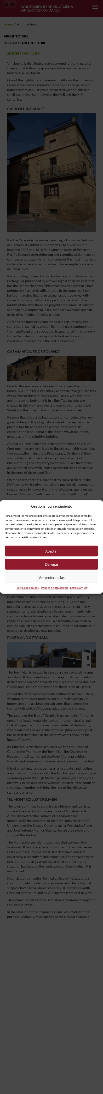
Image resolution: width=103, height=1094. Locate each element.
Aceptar (51, 551)
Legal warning (78, 588)
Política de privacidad (54, 588)
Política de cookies (27, 588)
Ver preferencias (52, 577)
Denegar (51, 564)
